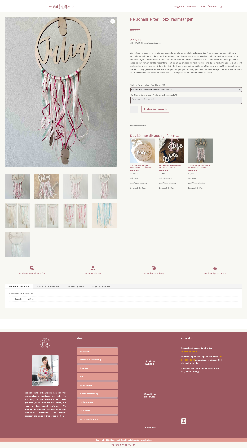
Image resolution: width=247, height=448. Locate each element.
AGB (81, 376)
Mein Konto (85, 410)
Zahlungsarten (86, 402)
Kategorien (178, 7)
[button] (112, 21)
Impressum (85, 351)
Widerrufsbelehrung (89, 393)
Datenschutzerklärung (90, 359)
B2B (203, 7)
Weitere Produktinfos (19, 286)
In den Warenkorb (155, 109)
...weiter (147, 167)
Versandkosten (154, 43)
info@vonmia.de (189, 351)
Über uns (212, 7)
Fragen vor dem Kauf (101, 286)
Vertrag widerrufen (89, 419)
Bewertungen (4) (76, 286)
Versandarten (86, 385)
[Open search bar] (221, 7)
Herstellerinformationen (48, 286)
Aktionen (191, 7)
